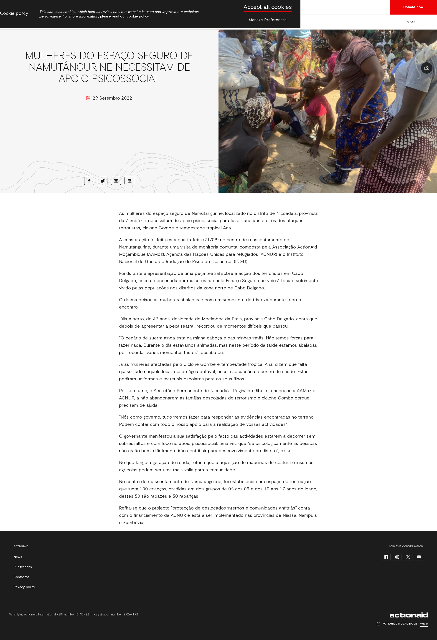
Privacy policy (24, 587)
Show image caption (426, 68)
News (18, 557)
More (411, 22)
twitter (408, 557)
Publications (23, 567)
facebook (386, 557)
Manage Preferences (268, 20)
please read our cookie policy (124, 16)
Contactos (21, 577)
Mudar (424, 624)
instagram (397, 557)
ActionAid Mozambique (409, 614)
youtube (419, 557)
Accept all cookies (268, 7)
